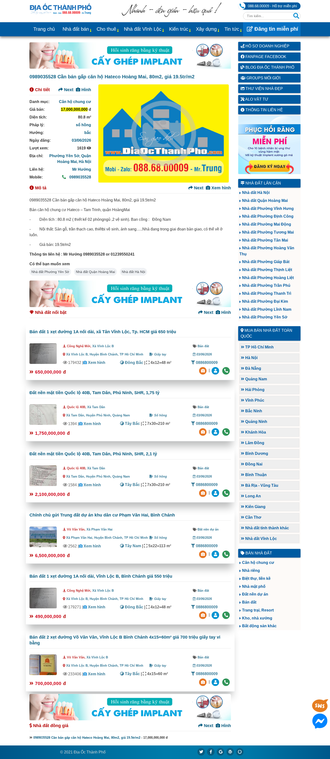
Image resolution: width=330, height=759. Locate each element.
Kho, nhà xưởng (257, 618)
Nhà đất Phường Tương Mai (268, 232)
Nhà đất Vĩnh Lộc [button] (260, 539)
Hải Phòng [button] (254, 390)
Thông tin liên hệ (263, 110)
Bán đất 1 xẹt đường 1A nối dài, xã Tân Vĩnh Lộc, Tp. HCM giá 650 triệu (102, 331)
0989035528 (79, 177)
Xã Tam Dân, (75, 415)
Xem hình (220, 187)
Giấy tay (159, 354)
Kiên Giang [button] (254, 507)
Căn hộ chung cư (75, 102)
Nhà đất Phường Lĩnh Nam (266, 309)
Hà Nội (85, 162)
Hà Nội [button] (251, 358)
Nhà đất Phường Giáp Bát (265, 262)
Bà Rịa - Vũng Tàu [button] (261, 485)
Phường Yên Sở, (65, 156)
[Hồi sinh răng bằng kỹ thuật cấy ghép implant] (130, 55)
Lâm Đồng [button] (254, 443)
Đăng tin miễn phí (275, 29)
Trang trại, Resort (258, 610)
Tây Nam (132, 546)
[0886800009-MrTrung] (216, 554)
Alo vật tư (256, 99)
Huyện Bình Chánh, (105, 354)
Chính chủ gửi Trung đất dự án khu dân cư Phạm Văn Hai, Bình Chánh (102, 515)
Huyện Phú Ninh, (99, 415)
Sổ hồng (160, 415)
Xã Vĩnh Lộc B (103, 346)
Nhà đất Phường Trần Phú (266, 285)
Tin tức (231, 29)
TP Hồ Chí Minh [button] (259, 347)
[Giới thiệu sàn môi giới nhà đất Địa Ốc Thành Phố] (171, 16)
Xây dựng (206, 29)
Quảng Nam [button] (255, 379)
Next (68, 89)
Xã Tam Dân (96, 407)
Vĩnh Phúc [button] (254, 400)
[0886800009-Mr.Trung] (216, 370)
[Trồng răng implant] (269, 145)
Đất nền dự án (208, 529)
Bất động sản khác (259, 626)
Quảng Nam (121, 415)
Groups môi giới (262, 78)
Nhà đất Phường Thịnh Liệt (267, 270)
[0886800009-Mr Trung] (216, 682)
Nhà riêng (251, 570)
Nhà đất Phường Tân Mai (265, 240)
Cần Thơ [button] (252, 517)
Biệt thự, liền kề (256, 578)
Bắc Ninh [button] (253, 411)
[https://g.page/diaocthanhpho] (220, 752)
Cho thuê (106, 29)
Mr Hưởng (81, 169)
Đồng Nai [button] (253, 464)
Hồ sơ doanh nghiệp (266, 46)
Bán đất (203, 346)
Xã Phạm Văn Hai (99, 529)
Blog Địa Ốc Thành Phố (269, 67)
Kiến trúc (178, 29)
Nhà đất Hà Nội (133, 272)
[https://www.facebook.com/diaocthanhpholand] (211, 752)
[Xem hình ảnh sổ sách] (203, 370)
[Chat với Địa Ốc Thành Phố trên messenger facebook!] (320, 725)
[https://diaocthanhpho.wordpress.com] (230, 752)
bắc (87, 133)
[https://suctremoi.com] (240, 752)
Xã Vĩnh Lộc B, (77, 354)
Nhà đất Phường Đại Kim (265, 301)
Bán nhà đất (258, 553)
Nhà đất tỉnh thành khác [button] (266, 528)
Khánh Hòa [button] (255, 432)
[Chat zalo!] (320, 710)
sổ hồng (83, 125)
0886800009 (206, 363)
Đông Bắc (133, 363)
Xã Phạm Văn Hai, (79, 537)
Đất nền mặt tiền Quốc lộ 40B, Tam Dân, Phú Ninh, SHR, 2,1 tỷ (93, 453)
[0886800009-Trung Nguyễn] (216, 431)
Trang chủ (44, 29)
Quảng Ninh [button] (255, 422)
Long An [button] (252, 496)
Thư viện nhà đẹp (263, 89)
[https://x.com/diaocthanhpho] (201, 752)
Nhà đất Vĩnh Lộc (142, 29)
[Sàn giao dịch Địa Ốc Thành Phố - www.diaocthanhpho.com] (60, 8)
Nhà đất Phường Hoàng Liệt (268, 278)
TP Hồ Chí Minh (131, 354)
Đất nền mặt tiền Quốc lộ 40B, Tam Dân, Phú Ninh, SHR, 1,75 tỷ (94, 392)
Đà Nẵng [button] (252, 368)
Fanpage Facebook (265, 57)
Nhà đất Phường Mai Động (266, 224)
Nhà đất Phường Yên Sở (50, 272)
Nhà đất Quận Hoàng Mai (95, 272)
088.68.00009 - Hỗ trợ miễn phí (272, 6)
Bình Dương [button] (256, 453)
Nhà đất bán (76, 29)
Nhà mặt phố (253, 586)
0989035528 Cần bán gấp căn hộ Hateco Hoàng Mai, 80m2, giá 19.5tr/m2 (86, 737)
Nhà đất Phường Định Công (268, 216)
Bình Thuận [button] (255, 475)
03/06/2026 (81, 140)
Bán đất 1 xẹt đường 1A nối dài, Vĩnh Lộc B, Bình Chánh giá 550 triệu (100, 576)
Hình (85, 89)
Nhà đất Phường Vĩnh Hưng (268, 208)
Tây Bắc (132, 423)
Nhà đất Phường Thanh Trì (266, 293)
